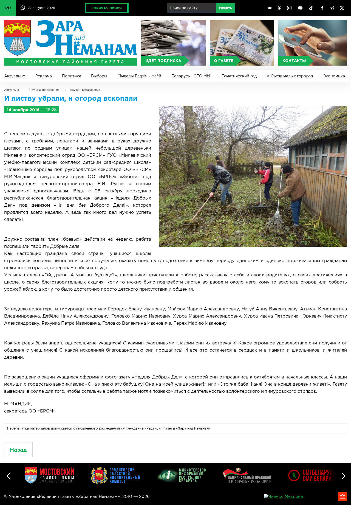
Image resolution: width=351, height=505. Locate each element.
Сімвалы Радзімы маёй (139, 76)
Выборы (99, 76)
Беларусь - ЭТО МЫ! (191, 76)
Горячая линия (107, 8)
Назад (18, 450)
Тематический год (239, 76)
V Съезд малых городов (290, 76)
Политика (71, 76)
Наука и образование (44, 89)
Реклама (43, 76)
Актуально (14, 76)
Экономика (334, 76)
